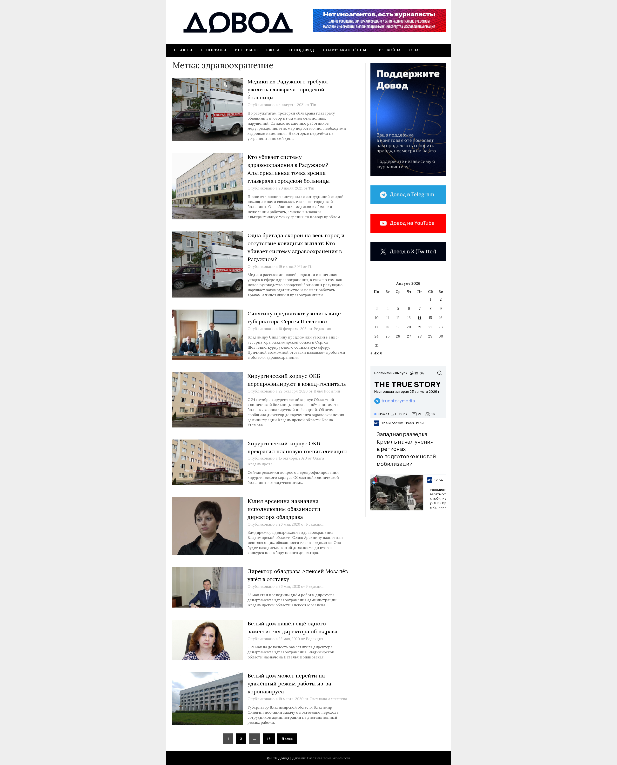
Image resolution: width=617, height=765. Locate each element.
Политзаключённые (346, 50)
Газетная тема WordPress (328, 758)
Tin (313, 104)
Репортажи (213, 50)
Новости (182, 50)
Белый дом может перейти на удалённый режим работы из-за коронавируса (289, 683)
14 (419, 317)
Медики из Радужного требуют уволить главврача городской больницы (288, 89)
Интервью (246, 50)
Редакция (322, 328)
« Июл (376, 353)
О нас (415, 50)
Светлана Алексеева (328, 699)
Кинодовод (301, 50)
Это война (389, 50)
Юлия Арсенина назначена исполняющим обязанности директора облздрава (284, 509)
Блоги (273, 50)
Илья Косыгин (327, 391)
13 (268, 739)
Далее (287, 739)
